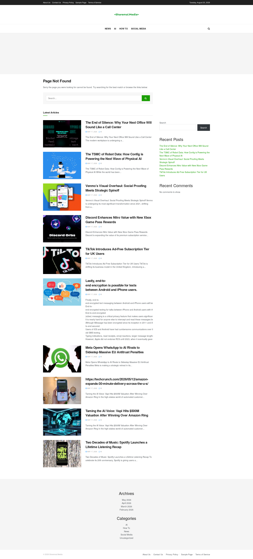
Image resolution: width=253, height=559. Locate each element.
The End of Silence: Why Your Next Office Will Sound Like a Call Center (119, 124)
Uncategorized (126, 537)
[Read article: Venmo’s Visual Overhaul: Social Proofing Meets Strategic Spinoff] (62, 197)
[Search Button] (209, 28)
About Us (46, 2)
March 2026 (126, 506)
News (108, 28)
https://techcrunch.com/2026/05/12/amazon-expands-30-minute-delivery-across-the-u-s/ (117, 381)
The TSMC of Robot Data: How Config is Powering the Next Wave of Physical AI (114, 156)
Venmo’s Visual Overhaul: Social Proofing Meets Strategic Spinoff (116, 188)
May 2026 (126, 499)
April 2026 (126, 503)
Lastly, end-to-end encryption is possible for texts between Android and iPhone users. (111, 285)
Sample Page (81, 2)
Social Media (138, 28)
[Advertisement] (126, 53)
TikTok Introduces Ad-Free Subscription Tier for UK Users (117, 251)
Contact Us (56, 2)
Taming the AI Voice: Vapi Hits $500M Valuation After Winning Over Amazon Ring (117, 413)
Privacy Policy (68, 2)
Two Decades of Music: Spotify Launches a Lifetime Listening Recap (116, 444)
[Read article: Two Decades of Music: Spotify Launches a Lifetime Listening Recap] (62, 453)
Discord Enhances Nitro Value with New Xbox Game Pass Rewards (118, 219)
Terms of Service (94, 2)
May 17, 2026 (92, 131)
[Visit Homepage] (126, 14)
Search (162, 122)
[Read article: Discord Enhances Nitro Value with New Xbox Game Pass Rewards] (62, 228)
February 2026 (126, 509)
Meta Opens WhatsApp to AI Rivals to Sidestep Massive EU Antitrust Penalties (115, 349)
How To (123, 28)
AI (115, 28)
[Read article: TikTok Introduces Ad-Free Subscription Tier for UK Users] (62, 260)
